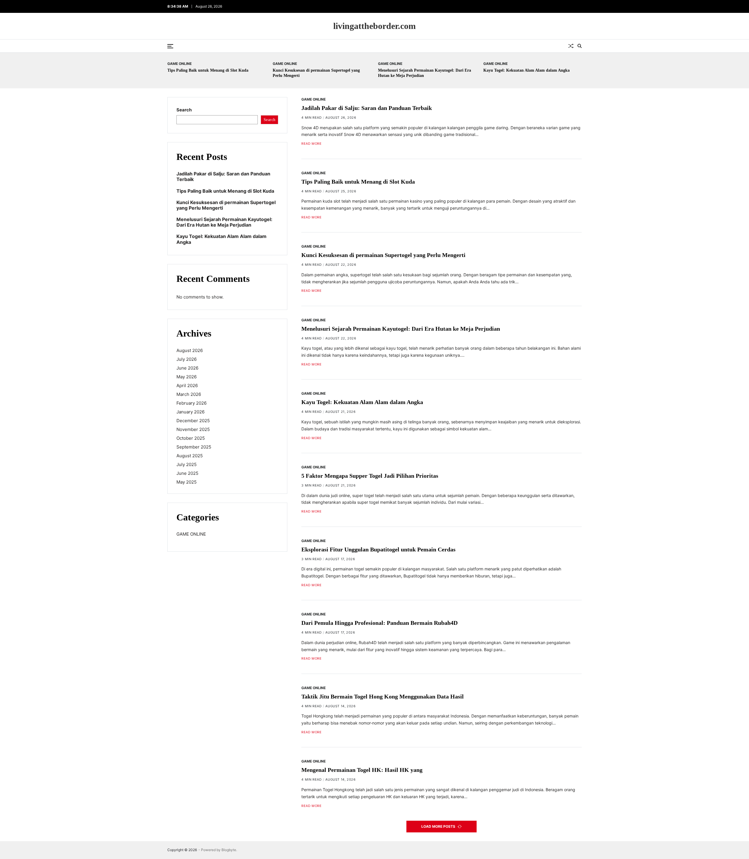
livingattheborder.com (374, 26)
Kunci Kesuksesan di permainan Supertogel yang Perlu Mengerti (383, 255)
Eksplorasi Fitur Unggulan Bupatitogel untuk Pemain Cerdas (378, 549)
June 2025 (187, 473)
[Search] (580, 46)
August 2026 (189, 350)
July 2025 (186, 464)
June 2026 (187, 368)
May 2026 (186, 377)
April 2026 (187, 385)
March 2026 (188, 394)
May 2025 (186, 482)
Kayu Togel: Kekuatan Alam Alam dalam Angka (526, 70)
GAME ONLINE (179, 63)
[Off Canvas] (170, 46)
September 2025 (193, 447)
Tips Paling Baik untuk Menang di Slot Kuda (207, 70)
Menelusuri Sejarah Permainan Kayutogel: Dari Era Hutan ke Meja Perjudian (400, 328)
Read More (311, 143)
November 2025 (193, 429)
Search (184, 110)
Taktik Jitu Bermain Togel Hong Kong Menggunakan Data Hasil (382, 696)
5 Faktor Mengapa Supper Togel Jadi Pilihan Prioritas (369, 475)
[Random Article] (570, 46)
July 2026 (186, 359)
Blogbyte (228, 850)
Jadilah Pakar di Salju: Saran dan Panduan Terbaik (366, 108)
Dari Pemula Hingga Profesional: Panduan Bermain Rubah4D (379, 623)
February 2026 (191, 403)
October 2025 (190, 438)
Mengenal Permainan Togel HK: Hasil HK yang (361, 770)
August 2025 (189, 455)
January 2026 (190, 412)
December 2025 (193, 420)
